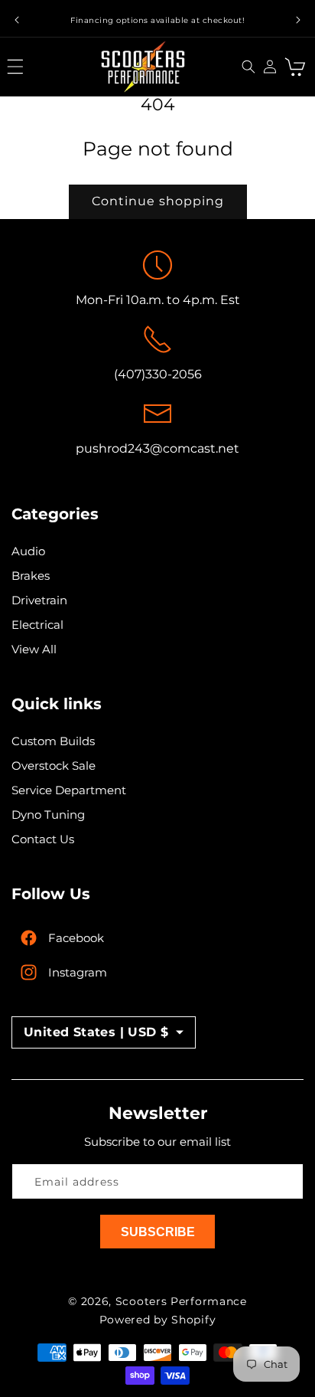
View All (34, 649)
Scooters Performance (181, 1301)
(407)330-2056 (158, 374)
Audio (28, 551)
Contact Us (42, 839)
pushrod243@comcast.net (157, 448)
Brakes (30, 575)
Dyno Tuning (48, 814)
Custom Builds (53, 741)
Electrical (37, 624)
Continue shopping (158, 201)
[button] (19, 66)
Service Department (68, 790)
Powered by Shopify (157, 1320)
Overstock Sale (53, 765)
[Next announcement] (298, 20)
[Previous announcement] (17, 20)
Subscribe (158, 1231)
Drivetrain (39, 600)
